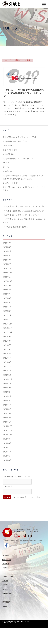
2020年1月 (7, 422)
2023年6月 (7, 256)
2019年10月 (8, 435)
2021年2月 (7, 366)
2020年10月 (8, 384)
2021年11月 (7, 328)
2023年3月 (7, 260)
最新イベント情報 (10, 150)
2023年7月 (7, 251)
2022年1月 (7, 320)
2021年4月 (7, 358)
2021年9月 (7, 337)
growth (5, 585)
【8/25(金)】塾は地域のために (15, 227)
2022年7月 (7, 294)
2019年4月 (7, 460)
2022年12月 (8, 273)
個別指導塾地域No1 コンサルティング (18, 159)
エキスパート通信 (10, 183)
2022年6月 (7, 298)
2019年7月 (7, 448)
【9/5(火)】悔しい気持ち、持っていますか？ (21, 215)
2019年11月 (7, 430)
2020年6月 (7, 401)
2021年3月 (7, 362)
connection (6, 593)
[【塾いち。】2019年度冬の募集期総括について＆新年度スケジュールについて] (24, 76)
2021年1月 (7, 371)
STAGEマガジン (9, 146)
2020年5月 (7, 405)
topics (4, 606)
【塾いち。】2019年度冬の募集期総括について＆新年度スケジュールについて (23, 93)
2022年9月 (7, 285)
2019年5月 (7, 456)
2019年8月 (7, 443)
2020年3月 (7, 413)
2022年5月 (7, 303)
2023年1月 (7, 268)
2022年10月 (8, 281)
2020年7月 (7, 396)
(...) (14, 115)
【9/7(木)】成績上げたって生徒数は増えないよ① (23, 211)
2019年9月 (7, 439)
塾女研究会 (7, 171)
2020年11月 (7, 379)
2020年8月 (7, 392)
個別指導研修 (8, 154)
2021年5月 (7, 354)
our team (5, 568)
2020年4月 (7, 409)
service (5, 581)
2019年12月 (8, 426)
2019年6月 (7, 452)
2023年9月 (7, 243)
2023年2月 (7, 264)
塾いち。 (6, 167)
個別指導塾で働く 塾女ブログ (15, 141)
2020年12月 (8, 375)
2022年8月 (7, 290)
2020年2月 (7, 418)
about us (5, 564)
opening (5, 589)
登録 (39, 497)
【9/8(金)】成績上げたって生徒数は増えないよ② (23, 206)
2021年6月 (7, 349)
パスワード (7, 486)
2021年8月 (7, 341)
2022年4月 (7, 307)
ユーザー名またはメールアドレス (17, 476)
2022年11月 (7, 277)
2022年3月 (7, 311)
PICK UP (6, 163)
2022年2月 (7, 315)
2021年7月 (7, 345)
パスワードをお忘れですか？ (24, 497)
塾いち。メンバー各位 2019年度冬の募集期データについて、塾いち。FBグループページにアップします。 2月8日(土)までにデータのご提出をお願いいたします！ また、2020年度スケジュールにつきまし (24, 108)
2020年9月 (7, 388)
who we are (6, 560)
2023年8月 (7, 247)
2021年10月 (8, 332)
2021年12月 (8, 324)
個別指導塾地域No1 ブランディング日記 (19, 137)
